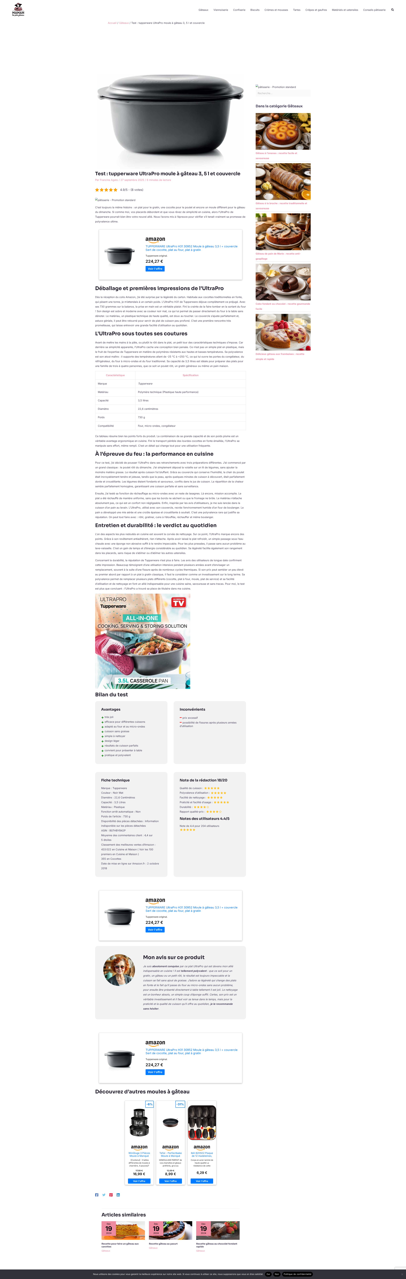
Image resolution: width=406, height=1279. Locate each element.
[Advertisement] (203, 50)
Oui (268, 1274)
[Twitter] (103, 1194)
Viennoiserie (220, 9)
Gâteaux (203, 9)
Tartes (296, 9)
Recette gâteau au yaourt (163, 1243)
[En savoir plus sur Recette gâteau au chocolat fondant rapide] (218, 1230)
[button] (392, 10)
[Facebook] (96, 1194)
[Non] (402, 1274)
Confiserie (239, 9)
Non (277, 1274)
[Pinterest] (111, 1194)
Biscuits (254, 9)
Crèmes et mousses (276, 9)
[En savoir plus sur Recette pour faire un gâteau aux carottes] (123, 1230)
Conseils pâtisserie (374, 9)
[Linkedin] (118, 1194)
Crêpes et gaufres (316, 9)
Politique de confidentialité (297, 1274)
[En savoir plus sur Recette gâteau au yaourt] (170, 1230)
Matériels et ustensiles (345, 9)
